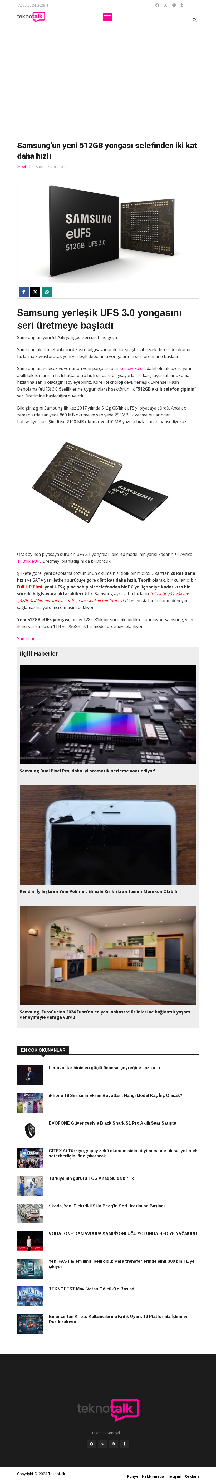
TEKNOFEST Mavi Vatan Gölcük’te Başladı (92, 1289)
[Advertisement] (108, 84)
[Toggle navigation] (107, 17)
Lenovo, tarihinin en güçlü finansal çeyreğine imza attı (104, 1068)
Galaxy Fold (131, 368)
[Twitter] (102, 1444)
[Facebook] (91, 1444)
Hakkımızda (153, 1476)
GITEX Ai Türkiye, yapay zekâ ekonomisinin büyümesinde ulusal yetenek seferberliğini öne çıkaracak (123, 1153)
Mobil (22, 166)
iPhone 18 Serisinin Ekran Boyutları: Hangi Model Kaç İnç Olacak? (115, 1095)
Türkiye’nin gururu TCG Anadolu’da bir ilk (91, 1178)
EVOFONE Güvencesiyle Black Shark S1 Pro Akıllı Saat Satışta (112, 1123)
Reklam (192, 1476)
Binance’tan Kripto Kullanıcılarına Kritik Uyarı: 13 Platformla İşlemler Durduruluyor (118, 1319)
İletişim (174, 1476)
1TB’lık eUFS (29, 561)
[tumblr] (124, 1444)
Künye (133, 1476)
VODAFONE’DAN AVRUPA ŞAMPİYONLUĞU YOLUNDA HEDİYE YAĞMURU (123, 1233)
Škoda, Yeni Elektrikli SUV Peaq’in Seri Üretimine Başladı (107, 1206)
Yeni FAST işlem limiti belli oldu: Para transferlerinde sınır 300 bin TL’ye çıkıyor (122, 1264)
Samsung (26, 638)
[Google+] (113, 1444)
